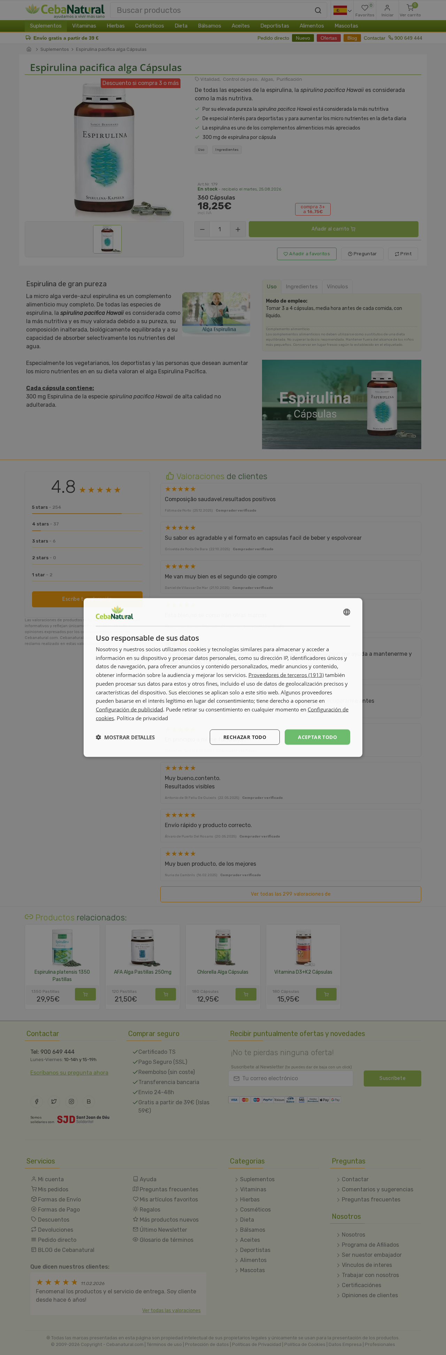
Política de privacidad (142, 717)
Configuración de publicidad (129, 709)
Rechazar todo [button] (244, 736)
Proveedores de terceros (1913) (286, 674)
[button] (125, 737)
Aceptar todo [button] (317, 736)
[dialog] (223, 677)
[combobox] (346, 611)
